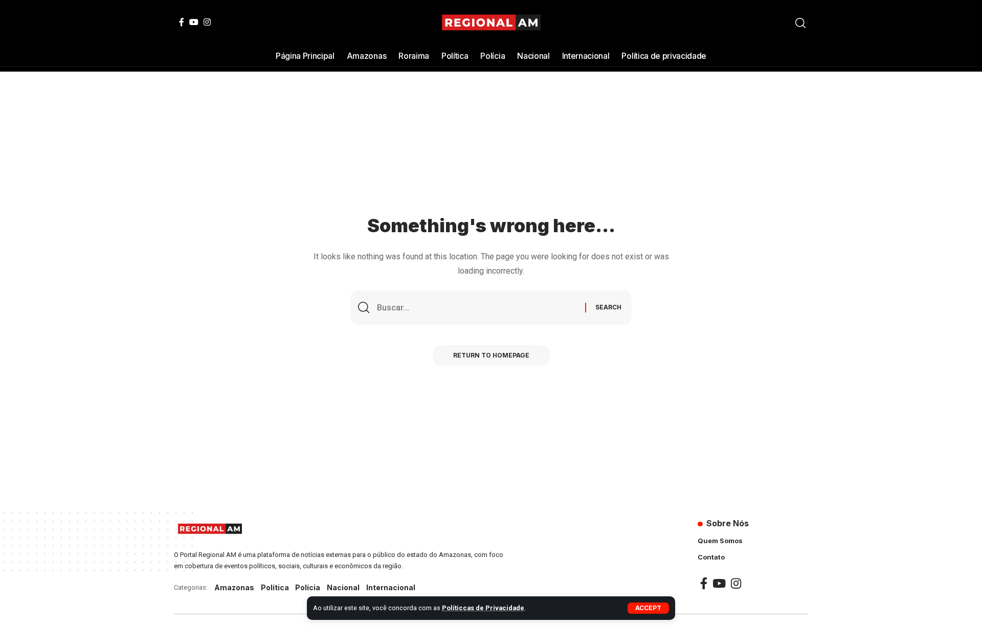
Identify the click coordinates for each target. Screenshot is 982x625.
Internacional (390, 587)
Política (275, 587)
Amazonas (234, 587)
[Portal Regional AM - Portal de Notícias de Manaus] (491, 23)
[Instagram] (207, 22)
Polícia (307, 587)
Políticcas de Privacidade (483, 608)
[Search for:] (477, 308)
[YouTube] (194, 22)
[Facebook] (181, 22)
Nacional (343, 587)
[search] (800, 23)
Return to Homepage (491, 355)
